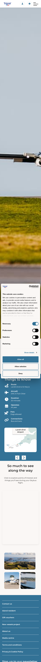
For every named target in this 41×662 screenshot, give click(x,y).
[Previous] (17, 457)
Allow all (20, 359)
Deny (21, 373)
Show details (29, 352)
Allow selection (20, 366)
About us (6, 631)
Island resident (9, 611)
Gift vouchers (8, 618)
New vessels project (11, 624)
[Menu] (36, 4)
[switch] (35, 330)
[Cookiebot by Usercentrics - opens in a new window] (29, 286)
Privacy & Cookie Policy (12, 652)
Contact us (7, 604)
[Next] (24, 457)
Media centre (8, 638)
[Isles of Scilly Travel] (6, 4)
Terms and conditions (12, 645)
